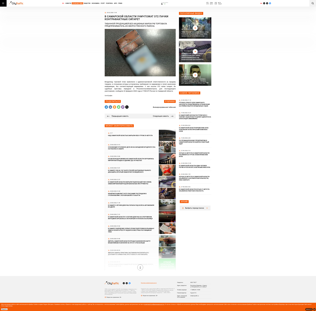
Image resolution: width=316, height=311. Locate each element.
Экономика (95, 3)
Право (120, 3)
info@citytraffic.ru (194, 295)
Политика (109, 3)
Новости (68, 3)
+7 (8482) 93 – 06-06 (195, 289)
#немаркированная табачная (164, 107)
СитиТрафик (108, 95)
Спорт (103, 3)
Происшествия (77, 3)
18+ (63, 3)
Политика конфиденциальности (149, 283)
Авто (115, 3)
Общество (87, 3)
